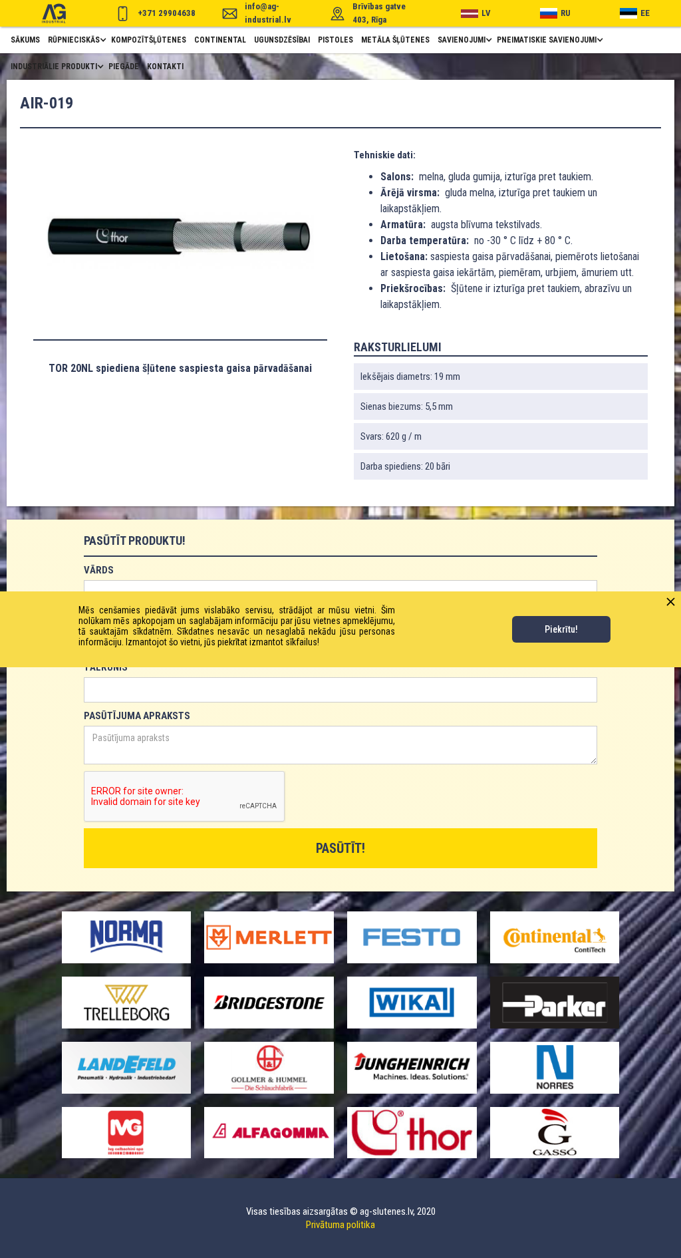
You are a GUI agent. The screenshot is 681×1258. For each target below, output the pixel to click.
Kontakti (165, 66)
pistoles (335, 40)
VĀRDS (99, 570)
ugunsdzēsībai (282, 40)
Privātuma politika (340, 1225)
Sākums (25, 40)
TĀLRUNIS (106, 667)
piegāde (123, 66)
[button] (75, 40)
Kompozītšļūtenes (148, 40)
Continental (220, 40)
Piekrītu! (561, 629)
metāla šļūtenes (395, 40)
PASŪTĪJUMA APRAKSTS (137, 716)
